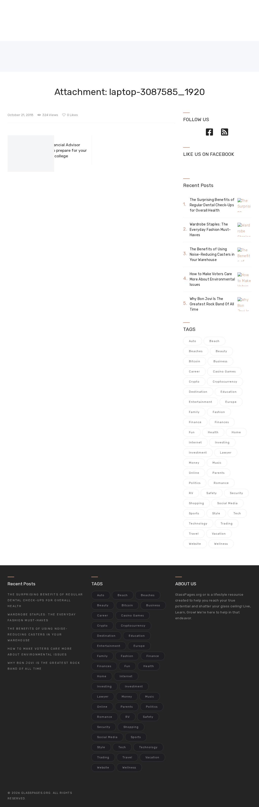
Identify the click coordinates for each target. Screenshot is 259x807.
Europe (231, 402)
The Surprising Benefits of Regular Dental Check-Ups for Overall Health (212, 205)
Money (194, 462)
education (229, 391)
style (216, 513)
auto (192, 341)
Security (236, 493)
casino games (224, 371)
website (195, 544)
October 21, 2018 (20, 115)
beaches (196, 351)
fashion (219, 412)
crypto (194, 381)
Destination (198, 391)
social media (227, 503)
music (216, 462)
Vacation (219, 533)
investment (198, 452)
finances (222, 422)
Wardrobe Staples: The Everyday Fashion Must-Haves (210, 229)
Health (213, 432)
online (194, 473)
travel (194, 533)
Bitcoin (194, 361)
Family (194, 412)
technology (198, 523)
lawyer (225, 452)
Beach (214, 341)
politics (195, 483)
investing (222, 442)
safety (211, 493)
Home (236, 432)
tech (237, 513)
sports (194, 513)
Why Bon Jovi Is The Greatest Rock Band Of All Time (212, 304)
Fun (192, 432)
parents (218, 473)
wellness (221, 544)
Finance (195, 422)
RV (191, 493)
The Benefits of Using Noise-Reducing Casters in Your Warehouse (212, 254)
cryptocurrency (225, 381)
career (194, 371)
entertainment (200, 402)
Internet (195, 442)
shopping (196, 503)
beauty (221, 351)
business (220, 361)
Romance (221, 483)
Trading (227, 523)
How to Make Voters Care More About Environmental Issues (212, 279)
